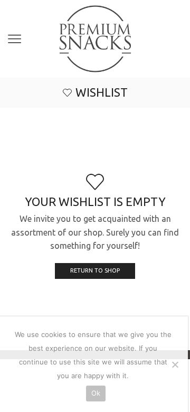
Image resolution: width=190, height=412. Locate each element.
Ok (96, 393)
